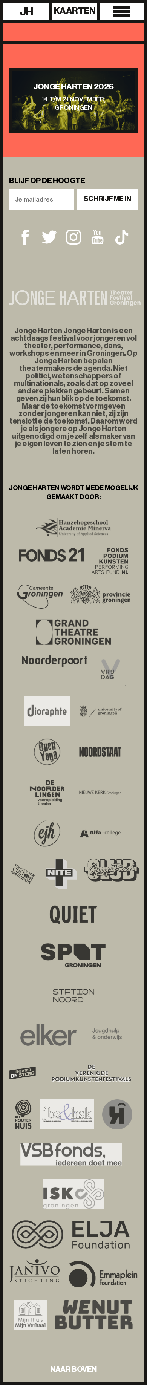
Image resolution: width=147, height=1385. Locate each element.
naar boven (73, 1369)
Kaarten (75, 11)
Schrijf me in (107, 199)
